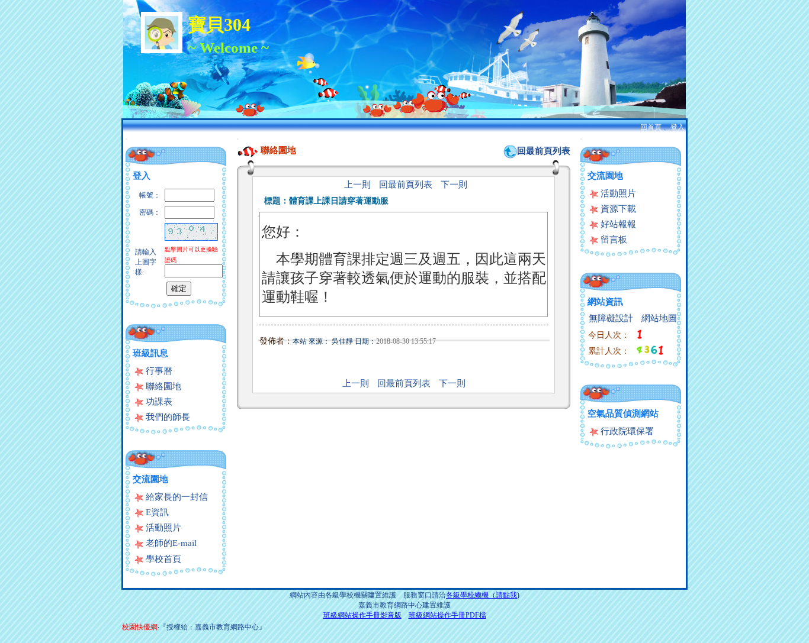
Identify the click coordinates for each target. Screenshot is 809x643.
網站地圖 (659, 318)
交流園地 (150, 479)
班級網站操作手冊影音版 (362, 615)
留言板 (612, 239)
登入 (677, 127)
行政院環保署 (626, 431)
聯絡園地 (162, 386)
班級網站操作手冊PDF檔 (447, 615)
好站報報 (617, 224)
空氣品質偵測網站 (623, 413)
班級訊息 (150, 353)
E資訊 (156, 512)
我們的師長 (166, 417)
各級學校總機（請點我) (482, 595)
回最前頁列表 (543, 151)
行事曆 (157, 371)
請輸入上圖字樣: (145, 262)
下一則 (454, 184)
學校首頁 (162, 559)
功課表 (157, 401)
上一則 (357, 184)
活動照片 (162, 527)
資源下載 (617, 209)
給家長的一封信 (175, 497)
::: (126, 138)
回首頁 (651, 127)
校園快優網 (140, 627)
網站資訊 (605, 301)
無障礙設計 (611, 318)
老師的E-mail (170, 543)
